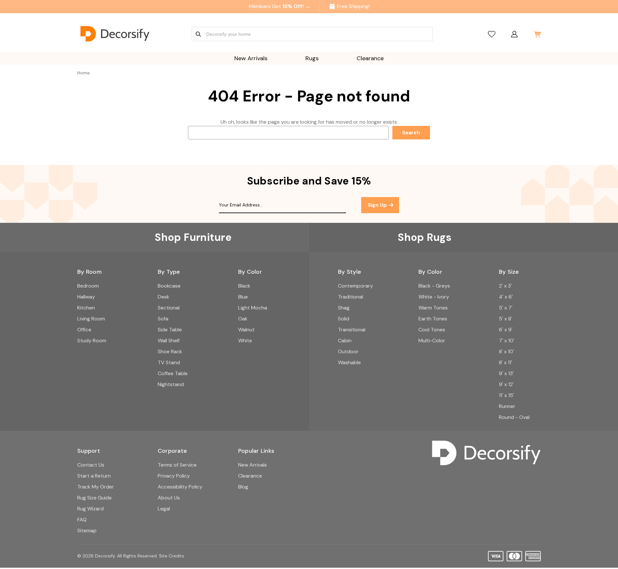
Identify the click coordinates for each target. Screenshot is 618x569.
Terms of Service (177, 464)
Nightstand (171, 384)
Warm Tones (433, 307)
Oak (243, 318)
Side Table (170, 329)
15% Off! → (296, 6)
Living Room (91, 318)
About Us (169, 497)
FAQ (82, 519)
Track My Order (95, 486)
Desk (163, 296)
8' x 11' (505, 362)
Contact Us (90, 464)
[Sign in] (514, 34)
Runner (507, 406)
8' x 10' (506, 351)
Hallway (86, 296)
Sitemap (87, 530)
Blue (243, 296)
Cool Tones (431, 329)
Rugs (312, 58)
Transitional (351, 329)
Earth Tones (432, 318)
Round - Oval (514, 417)
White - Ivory (433, 296)
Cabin (344, 340)
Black (244, 285)
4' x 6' (506, 296)
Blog (243, 486)
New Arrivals (250, 58)
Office (84, 329)
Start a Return (94, 475)
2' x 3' (505, 285)
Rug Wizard (90, 508)
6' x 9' (505, 329)
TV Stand (169, 362)
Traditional (350, 296)
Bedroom (88, 285)
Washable (349, 362)
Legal (164, 508)
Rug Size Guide (94, 497)
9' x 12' (506, 384)
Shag (344, 307)
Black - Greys (434, 285)
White (245, 340)
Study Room (91, 340)
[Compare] (491, 34)
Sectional (169, 307)
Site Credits (171, 556)
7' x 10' (506, 340)
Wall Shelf (169, 340)
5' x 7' (505, 307)
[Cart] (536, 34)
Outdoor (348, 351)
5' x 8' (505, 318)
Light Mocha (252, 307)
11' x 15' (506, 395)
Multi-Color (431, 340)
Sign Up (378, 205)
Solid (343, 318)
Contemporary (355, 285)
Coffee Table (173, 373)
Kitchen (86, 307)
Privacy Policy (174, 475)
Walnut (246, 329)
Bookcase (169, 285)
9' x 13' (506, 373)
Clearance (370, 58)
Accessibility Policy (180, 486)
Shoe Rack (170, 351)
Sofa (163, 318)
